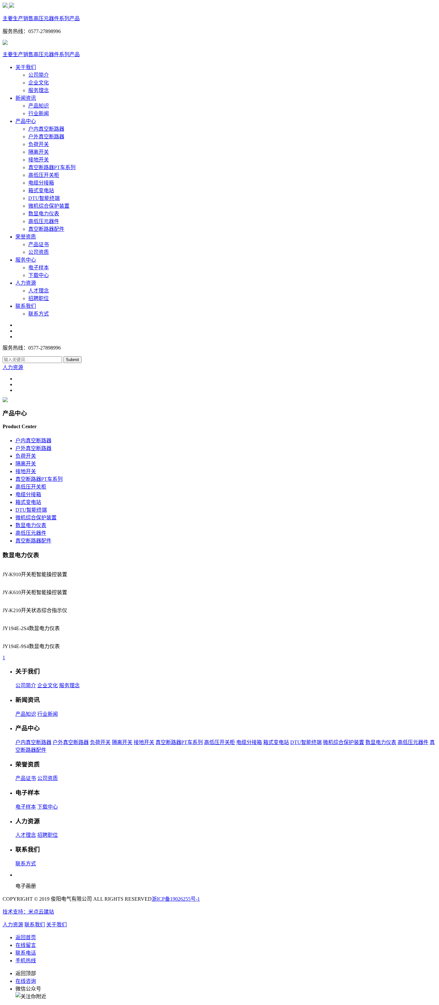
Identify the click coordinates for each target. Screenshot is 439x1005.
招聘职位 (38, 298)
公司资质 (38, 252)
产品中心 (25, 121)
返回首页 (25, 937)
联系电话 (25, 953)
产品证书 (38, 244)
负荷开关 (38, 144)
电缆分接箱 (41, 183)
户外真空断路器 (46, 136)
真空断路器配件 (46, 229)
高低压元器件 (43, 221)
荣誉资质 (25, 236)
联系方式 (38, 313)
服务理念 (38, 90)
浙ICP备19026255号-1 (176, 899)
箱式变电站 (41, 190)
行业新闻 (38, 113)
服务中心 (25, 260)
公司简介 (38, 75)
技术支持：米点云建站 (28, 911)
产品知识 (38, 105)
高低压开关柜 (43, 175)
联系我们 (25, 306)
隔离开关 (38, 152)
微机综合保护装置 (48, 206)
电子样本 (38, 267)
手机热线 (25, 960)
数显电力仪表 (43, 213)
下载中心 (38, 275)
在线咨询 (25, 981)
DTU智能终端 (44, 198)
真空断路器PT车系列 (52, 167)
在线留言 (25, 945)
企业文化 (38, 82)
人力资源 (25, 283)
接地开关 (38, 159)
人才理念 (38, 290)
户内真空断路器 (46, 129)
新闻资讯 (25, 98)
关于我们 (25, 67)
